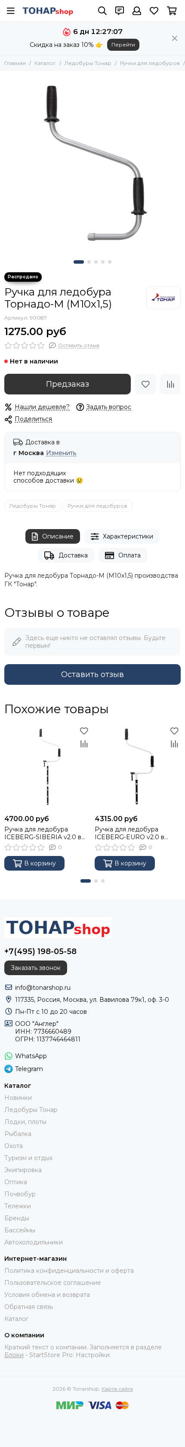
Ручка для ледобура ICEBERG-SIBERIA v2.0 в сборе (42, 833)
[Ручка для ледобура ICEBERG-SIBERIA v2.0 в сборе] (47, 767)
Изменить (61, 453)
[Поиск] (102, 11)
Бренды (16, 1218)
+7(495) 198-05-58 (40, 951)
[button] (79, 262)
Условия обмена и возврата (47, 1295)
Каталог (45, 63)
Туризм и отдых (28, 1158)
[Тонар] (163, 297)
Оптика (15, 1182)
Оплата (129, 555)
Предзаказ (67, 384)
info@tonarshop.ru (43, 987)
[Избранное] (145, 384)
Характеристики (128, 536)
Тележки (17, 1206)
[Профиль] (136, 11)
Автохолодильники (33, 1242)
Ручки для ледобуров (150, 63)
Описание (58, 536)
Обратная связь (28, 1307)
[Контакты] (119, 11)
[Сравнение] (170, 384)
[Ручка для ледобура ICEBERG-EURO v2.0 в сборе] (138, 767)
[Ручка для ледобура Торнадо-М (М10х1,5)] (92, 163)
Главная (15, 63)
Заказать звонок (36, 968)
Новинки (18, 1098)
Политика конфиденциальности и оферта (69, 1271)
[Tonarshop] (48, 11)
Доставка (73, 555)
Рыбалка (17, 1134)
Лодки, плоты (25, 1122)
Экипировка (23, 1170)
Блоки (14, 1355)
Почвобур (20, 1194)
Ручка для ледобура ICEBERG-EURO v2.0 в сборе (129, 833)
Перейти (123, 44)
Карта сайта (117, 1388)
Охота (13, 1146)
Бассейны (19, 1230)
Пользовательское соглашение (52, 1283)
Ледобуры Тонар (88, 63)
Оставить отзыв (92, 674)
